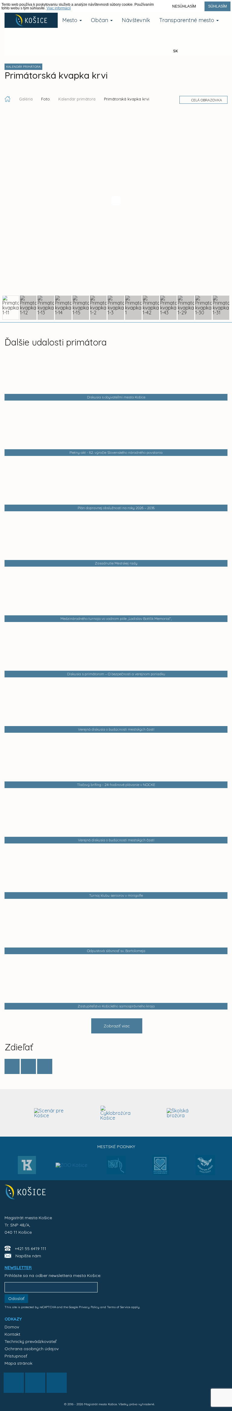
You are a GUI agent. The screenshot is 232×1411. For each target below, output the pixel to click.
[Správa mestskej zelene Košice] (116, 1167)
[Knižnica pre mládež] (205, 1169)
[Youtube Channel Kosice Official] (100, 45)
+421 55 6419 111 (30, 1248)
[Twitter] (28, 1066)
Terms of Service (118, 1307)
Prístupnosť (16, 1356)
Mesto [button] (70, 20)
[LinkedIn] (44, 1066)
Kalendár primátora (76, 99)
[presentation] (10, 1112)
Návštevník (136, 20)
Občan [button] (100, 20)
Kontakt (12, 1334)
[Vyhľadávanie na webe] (138, 45)
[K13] (27, 1167)
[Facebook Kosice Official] (25, 45)
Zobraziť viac (117, 1026)
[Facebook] (12, 1066)
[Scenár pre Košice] (50, 1113)
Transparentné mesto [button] (187, 20)
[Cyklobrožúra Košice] (116, 1113)
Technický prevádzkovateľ (30, 1341)
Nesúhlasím (184, 6)
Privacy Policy (89, 1307)
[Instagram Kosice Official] (62, 45)
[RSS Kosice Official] (57, 1383)
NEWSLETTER (18, 1267)
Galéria (26, 99)
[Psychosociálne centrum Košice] (160, 1169)
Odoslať (16, 1298)
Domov (12, 1327)
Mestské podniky (116, 1146)
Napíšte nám (28, 1256)
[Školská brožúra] (182, 1113)
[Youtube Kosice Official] (35, 1383)
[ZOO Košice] (71, 1153)
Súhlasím (217, 6)
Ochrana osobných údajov (32, 1348)
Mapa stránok (18, 1363)
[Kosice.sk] (31, 20)
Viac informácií (59, 8)
